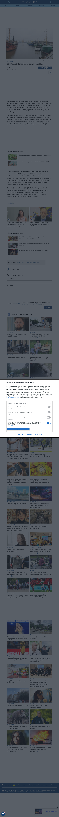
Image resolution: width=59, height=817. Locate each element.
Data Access (29, 434)
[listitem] (29, 403)
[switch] (49, 407)
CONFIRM (18, 429)
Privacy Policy (38, 434)
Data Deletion (21, 434)
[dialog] (29, 409)
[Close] (56, 382)
